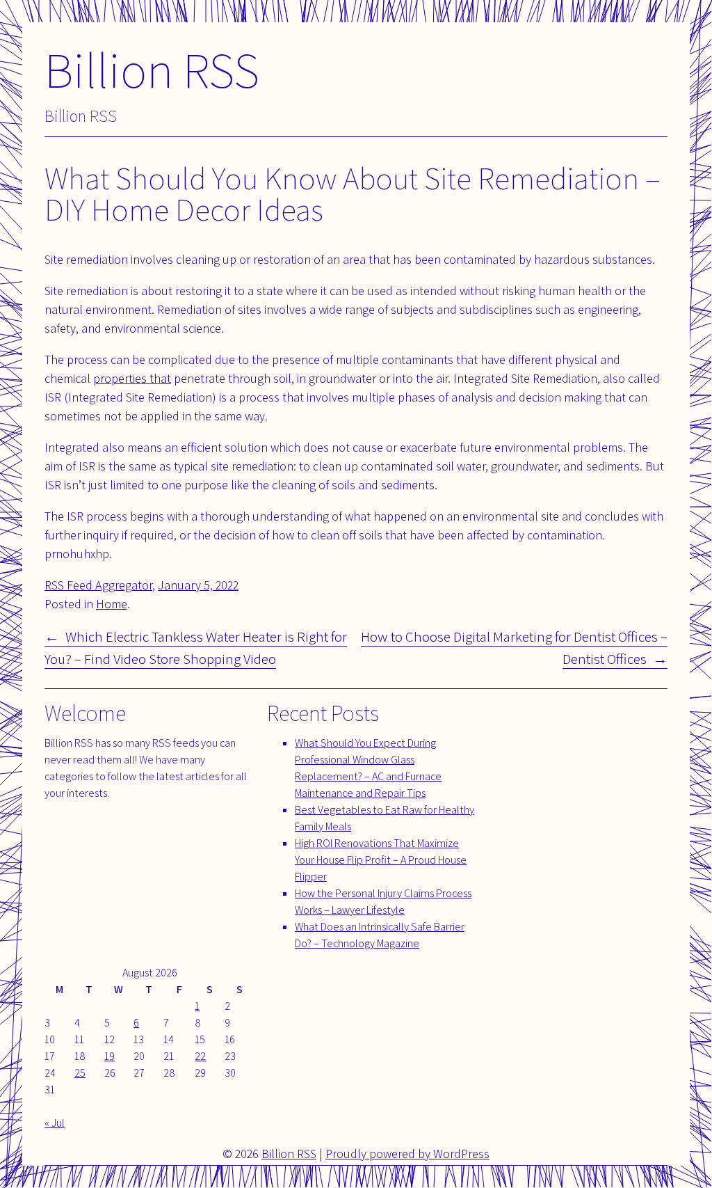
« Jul (54, 1123)
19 (109, 1056)
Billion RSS (151, 69)
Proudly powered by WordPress (407, 1154)
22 (200, 1056)
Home (111, 604)
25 (80, 1073)
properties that (132, 378)
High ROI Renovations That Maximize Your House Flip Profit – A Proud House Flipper (381, 860)
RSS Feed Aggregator (98, 585)
